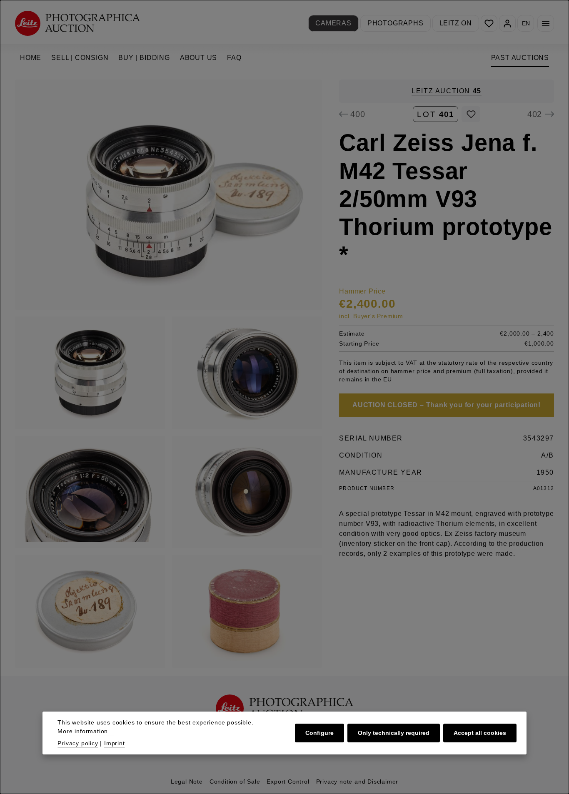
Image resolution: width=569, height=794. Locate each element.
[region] (169, 374)
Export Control (288, 781)
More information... (85, 731)
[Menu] (545, 23)
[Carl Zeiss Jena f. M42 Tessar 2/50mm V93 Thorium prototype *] (168, 195)
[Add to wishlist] (471, 114)
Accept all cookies (480, 732)
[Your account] (507, 23)
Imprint (114, 743)
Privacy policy (77, 743)
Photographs (395, 23)
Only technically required (393, 732)
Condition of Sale (235, 781)
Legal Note (187, 781)
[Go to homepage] (77, 23)
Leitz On (455, 23)
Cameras (333, 23)
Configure (319, 732)
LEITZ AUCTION (447, 91)
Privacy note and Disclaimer (357, 781)
